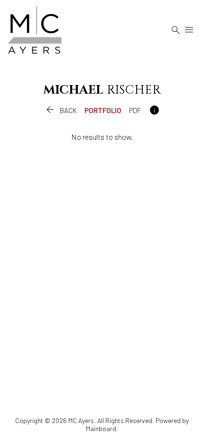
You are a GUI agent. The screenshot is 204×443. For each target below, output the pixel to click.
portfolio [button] (102, 110)
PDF (135, 110)
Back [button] (60, 110)
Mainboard (101, 428)
